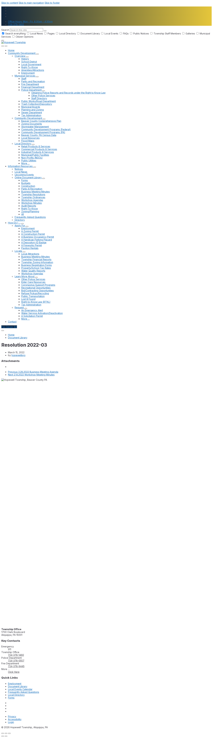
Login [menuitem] (11, 722)
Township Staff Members (167, 33)
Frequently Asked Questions (23, 692)
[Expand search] (2, 46)
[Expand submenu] (37, 54)
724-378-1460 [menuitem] (16, 24)
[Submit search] (45, 30)
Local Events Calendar (20, 689)
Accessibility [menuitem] (14, 719)
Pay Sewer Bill (9, 326)
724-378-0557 (16, 660)
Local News (37, 33)
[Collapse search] (2, 40)
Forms (11, 697)
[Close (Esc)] (2, 733)
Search (5, 29)
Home (11, 334)
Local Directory (68, 33)
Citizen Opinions (24, 36)
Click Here (13, 672)
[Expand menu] (6, 46)
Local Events (111, 33)
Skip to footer (52, 2)
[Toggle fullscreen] (6, 733)
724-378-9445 (16, 666)
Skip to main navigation (31, 2)
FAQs (125, 33)
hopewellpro (18, 355)
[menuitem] (11, 50)
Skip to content (9, 2)
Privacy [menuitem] (12, 716)
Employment (14, 683)
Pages (51, 33)
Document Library (90, 33)
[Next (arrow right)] (6, 736)
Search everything (15, 33)
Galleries (190, 33)
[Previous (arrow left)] (2, 736)
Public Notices (141, 33)
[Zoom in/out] (9, 733)
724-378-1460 (16, 655)
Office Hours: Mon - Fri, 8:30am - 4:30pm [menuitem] (30, 21)
